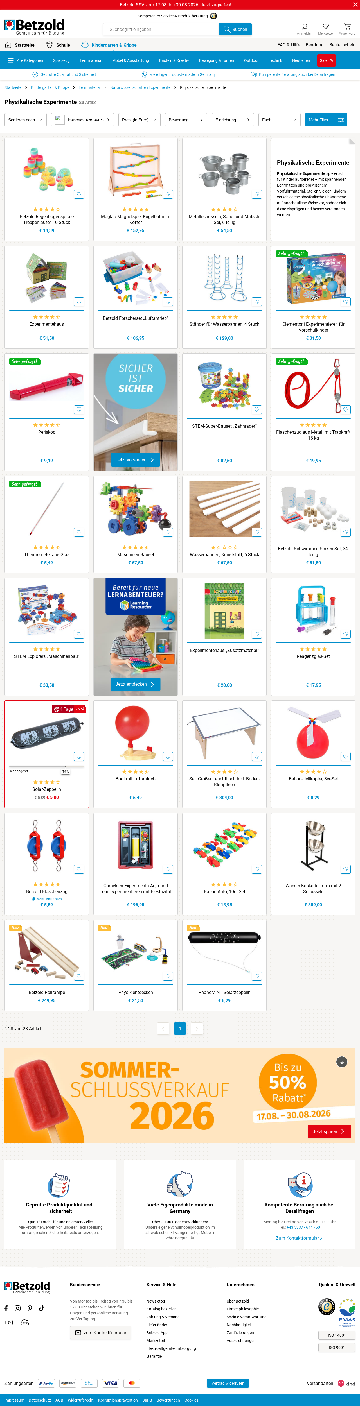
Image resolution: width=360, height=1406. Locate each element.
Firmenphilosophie (243, 1309)
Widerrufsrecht (81, 1400)
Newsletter (156, 1301)
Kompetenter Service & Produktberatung (173, 16)
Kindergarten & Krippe (50, 87)
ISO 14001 (337, 1335)
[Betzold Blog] (25, 1323)
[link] (326, 28)
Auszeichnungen (241, 1340)
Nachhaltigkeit (239, 1325)
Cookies (191, 1400)
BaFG (147, 1400)
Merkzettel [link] (156, 1340)
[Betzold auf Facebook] (6, 1309)
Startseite (12, 87)
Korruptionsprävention (118, 1400)
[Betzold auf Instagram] (18, 1309)
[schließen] (355, 4)
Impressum (14, 1400)
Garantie (154, 1356)
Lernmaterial (90, 87)
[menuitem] (289, 45)
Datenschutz (40, 1400)
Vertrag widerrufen (228, 1383)
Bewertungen (168, 1400)
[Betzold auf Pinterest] (30, 1309)
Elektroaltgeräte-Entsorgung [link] (171, 1348)
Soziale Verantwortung (247, 1317)
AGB (59, 1400)
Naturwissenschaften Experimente (140, 87)
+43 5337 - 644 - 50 (303, 1227)
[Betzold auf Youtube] (9, 1323)
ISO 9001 (337, 1347)
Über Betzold (238, 1301)
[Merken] (79, 194)
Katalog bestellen (162, 1309)
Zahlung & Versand (163, 1317)
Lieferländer (157, 1325)
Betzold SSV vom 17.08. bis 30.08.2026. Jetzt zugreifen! (175, 5)
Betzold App (157, 1332)
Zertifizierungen (240, 1332)
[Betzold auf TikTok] (41, 1309)
